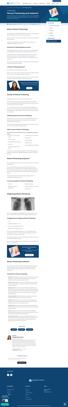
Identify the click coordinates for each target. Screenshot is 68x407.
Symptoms (51, 30)
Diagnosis (51, 33)
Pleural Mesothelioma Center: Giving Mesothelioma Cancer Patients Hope (13, 3)
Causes (50, 28)
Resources (9, 392)
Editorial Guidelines (29, 392)
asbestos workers (10, 120)
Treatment (35, 3)
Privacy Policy (28, 397)
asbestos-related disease (24, 51)
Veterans (48, 3)
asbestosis (33, 232)
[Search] (60, 3)
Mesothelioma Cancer (27, 3)
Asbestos (53, 3)
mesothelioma (15, 61)
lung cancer (28, 74)
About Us (27, 389)
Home (8, 7)
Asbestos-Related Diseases (17, 7)
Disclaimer (27, 394)
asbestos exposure (14, 98)
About (57, 3)
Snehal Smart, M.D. (15, 24)
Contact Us (27, 390)
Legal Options (41, 3)
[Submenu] (31, 3)
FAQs (26, 395)
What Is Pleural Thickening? (54, 25)
